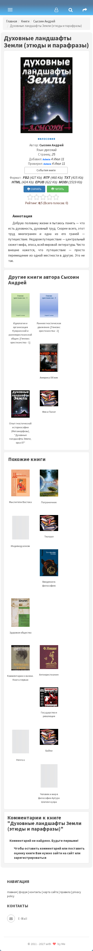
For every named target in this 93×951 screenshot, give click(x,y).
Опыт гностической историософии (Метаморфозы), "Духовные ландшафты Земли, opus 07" (20, 433)
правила (65, 892)
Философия (46, 138)
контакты (35, 892)
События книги (46, 170)
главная (12, 892)
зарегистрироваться (30, 858)
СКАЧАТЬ (36, 189)
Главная (11, 21)
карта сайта (50, 892)
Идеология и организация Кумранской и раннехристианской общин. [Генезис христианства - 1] (20, 333)
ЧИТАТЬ (59, 189)
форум (23, 892)
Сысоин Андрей (44, 21)
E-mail (22, 918)
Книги (25, 21)
